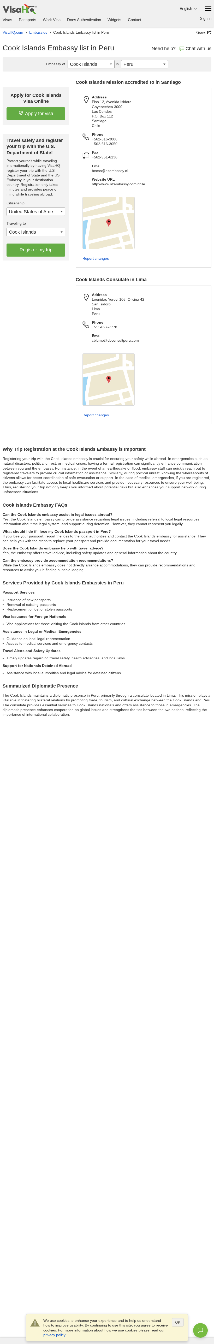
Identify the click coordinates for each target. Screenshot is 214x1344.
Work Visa (52, 19)
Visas (7, 19)
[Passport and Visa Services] (20, 9)
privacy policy (54, 1335)
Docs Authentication (84, 19)
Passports (27, 19)
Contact (134, 19)
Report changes (95, 258)
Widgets (114, 19)
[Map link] (108, 223)
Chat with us (198, 48)
